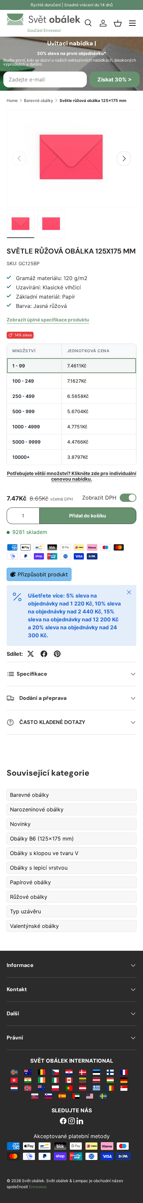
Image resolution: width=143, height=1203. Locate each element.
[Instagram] (71, 1121)
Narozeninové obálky (37, 809)
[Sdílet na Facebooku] (44, 653)
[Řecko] (96, 1087)
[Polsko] (55, 1087)
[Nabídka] (132, 23)
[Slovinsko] (48, 1095)
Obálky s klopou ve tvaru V (44, 853)
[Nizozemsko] (14, 1087)
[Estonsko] (96, 1072)
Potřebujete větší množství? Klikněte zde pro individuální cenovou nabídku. (71, 476)
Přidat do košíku (87, 515)
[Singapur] (123, 1087)
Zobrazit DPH (99, 497)
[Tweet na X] (30, 653)
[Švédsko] (103, 1095)
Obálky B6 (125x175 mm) (42, 838)
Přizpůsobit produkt (43, 574)
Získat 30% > (114, 79)
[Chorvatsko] (69, 1072)
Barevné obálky (38, 100)
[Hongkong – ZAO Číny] (14, 1080)
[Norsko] (27, 1087)
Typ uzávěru (25, 911)
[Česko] (55, 1072)
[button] (117, 23)
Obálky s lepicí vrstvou (39, 867)
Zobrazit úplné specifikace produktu (48, 319)
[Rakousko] (82, 1087)
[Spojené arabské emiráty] (75, 1095)
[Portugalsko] (69, 1087)
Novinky (20, 824)
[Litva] (82, 1080)
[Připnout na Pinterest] (57, 653)
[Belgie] (41, 1072)
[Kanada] (69, 1080)
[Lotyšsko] (96, 1080)
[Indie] (27, 1080)
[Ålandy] (14, 1072)
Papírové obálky (30, 882)
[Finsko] (110, 1072)
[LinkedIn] (79, 1121)
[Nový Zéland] (41, 1087)
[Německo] (123, 1080)
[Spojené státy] (89, 1095)
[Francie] (123, 1072)
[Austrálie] (27, 1072)
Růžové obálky (28, 896)
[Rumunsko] (110, 1087)
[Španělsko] (62, 1095)
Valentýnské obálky (34, 926)
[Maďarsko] (110, 1080)
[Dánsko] (82, 1072)
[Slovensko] (34, 1095)
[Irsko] (41, 1080)
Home (12, 100)
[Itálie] (55, 1080)
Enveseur (37, 1186)
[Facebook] (63, 1121)
